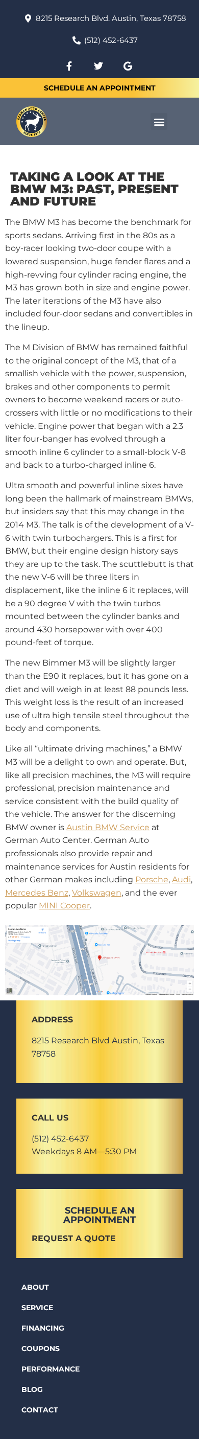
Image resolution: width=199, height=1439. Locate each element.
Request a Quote (74, 1238)
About (35, 1287)
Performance (50, 1369)
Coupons (40, 1348)
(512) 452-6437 (60, 1139)
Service (37, 1307)
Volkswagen (96, 893)
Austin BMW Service (108, 827)
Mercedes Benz (36, 893)
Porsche (151, 879)
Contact (39, 1409)
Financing (42, 1328)
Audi (181, 879)
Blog (32, 1389)
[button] (159, 121)
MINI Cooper (64, 905)
